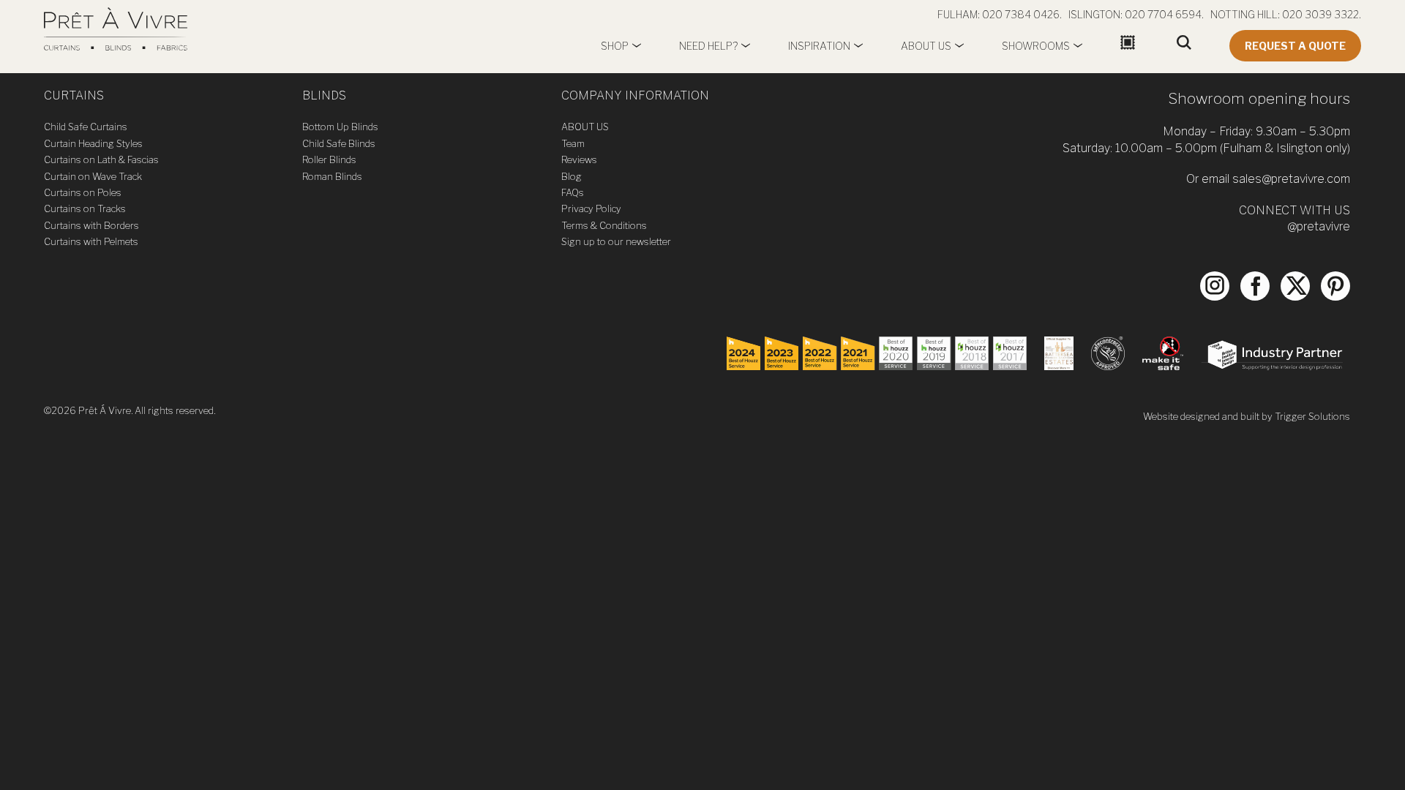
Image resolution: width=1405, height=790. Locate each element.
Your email (332, 397)
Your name (332, 334)
